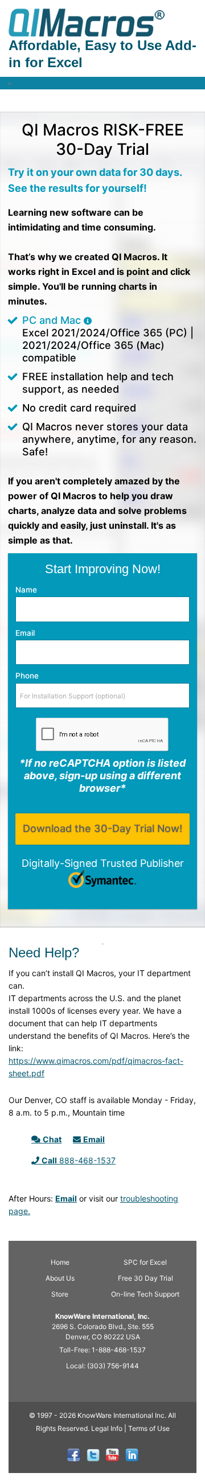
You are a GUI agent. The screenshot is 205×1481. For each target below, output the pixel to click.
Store (59, 1294)
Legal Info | (108, 1428)
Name (26, 589)
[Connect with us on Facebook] (74, 1455)
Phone (27, 675)
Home (60, 1262)
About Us (60, 1278)
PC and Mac (53, 320)
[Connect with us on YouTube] (112, 1455)
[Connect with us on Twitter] (93, 1455)
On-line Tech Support (145, 1294)
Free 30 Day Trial (145, 1278)
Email (25, 632)
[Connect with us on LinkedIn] (132, 1455)
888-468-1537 (79, 1160)
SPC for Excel (145, 1262)
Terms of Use (149, 1428)
